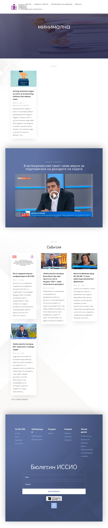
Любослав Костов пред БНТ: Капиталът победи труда (23, 347)
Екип (17, 436)
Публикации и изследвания (61, 4)
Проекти (78, 4)
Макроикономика (21, 105)
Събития (67, 436)
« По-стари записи (19, 400)
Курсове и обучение (33, 9)
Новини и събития (41, 4)
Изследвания (37, 439)
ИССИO (28, 4)
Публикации (37, 436)
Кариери (18, 440)
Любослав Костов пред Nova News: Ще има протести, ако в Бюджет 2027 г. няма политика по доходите (53, 278)
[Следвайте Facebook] (54, 505)
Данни (50, 433)
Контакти (19, 443)
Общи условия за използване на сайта (87, 452)
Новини (67, 433)
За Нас (17, 433)
